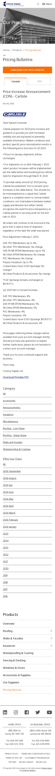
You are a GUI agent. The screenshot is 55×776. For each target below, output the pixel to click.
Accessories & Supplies (17, 675)
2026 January (9, 526)
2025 (5, 533)
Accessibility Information (37, 758)
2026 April (8, 505)
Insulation (8, 414)
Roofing (7, 631)
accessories (9, 400)
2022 (5, 554)
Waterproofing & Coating (18, 653)
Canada (15, 81)
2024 (6, 540)
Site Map (12, 762)
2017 (5, 589)
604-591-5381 (16, 740)
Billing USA (41, 762)
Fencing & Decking (14, 660)
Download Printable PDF (16, 377)
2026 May (8, 499)
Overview (8, 623)
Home (6, 50)
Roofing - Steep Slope (14, 435)
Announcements (11, 407)
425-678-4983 (42, 740)
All (4, 393)
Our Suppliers (11, 682)
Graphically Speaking (29, 770)
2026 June (8, 492)
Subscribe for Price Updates (27, 70)
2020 (6, 568)
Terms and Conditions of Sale (35, 754)
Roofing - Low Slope (14, 428)
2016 (5, 596)
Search (38, 4)
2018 (5, 582)
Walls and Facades (12, 442)
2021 (5, 561)
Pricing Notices (12, 689)
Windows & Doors (14, 667)
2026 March (9, 512)
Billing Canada (26, 762)
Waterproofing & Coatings (17, 449)
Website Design (47, 768)
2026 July (8, 485)
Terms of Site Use (14, 758)
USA (39, 81)
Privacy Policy (11, 754)
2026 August (9, 478)
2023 (5, 547)
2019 (5, 575)
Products (17, 50)
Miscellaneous (10, 421)
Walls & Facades (13, 638)
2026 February (10, 519)
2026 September (12, 471)
